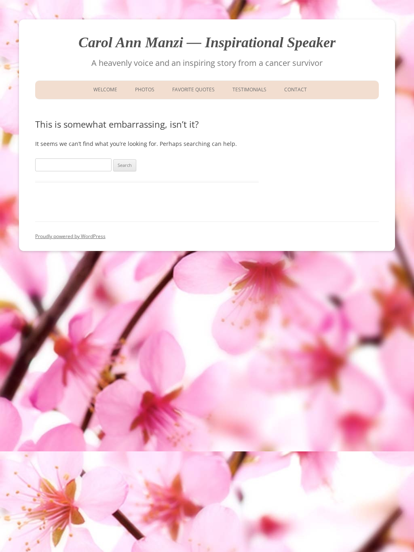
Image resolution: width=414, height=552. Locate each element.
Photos (144, 89)
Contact (295, 89)
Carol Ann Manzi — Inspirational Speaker (207, 42)
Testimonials (249, 89)
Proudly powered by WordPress (70, 236)
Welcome (104, 89)
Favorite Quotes (193, 89)
